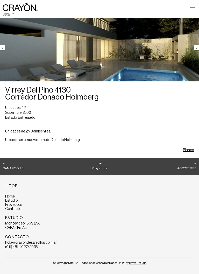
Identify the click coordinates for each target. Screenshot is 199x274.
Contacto (13, 209)
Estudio (11, 200)
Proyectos (99, 168)
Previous (2, 47)
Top (13, 186)
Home (10, 196)
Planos (188, 150)
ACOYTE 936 (186, 168)
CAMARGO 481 (14, 168)
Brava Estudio (137, 263)
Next (196, 47)
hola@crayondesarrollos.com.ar (31, 242)
